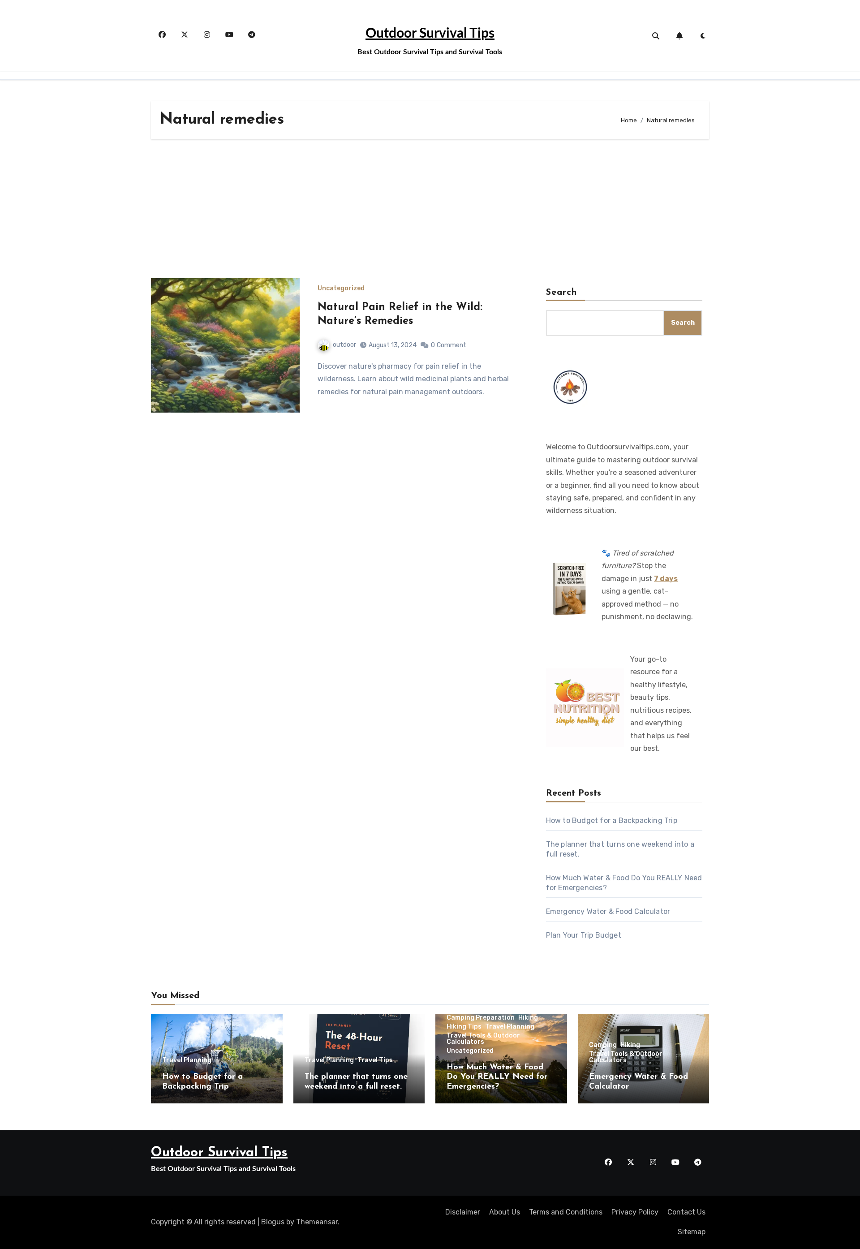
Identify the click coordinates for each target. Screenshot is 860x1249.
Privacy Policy (634, 1212)
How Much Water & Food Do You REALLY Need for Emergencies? (497, 1077)
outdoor (344, 345)
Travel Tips (375, 1060)
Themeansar (317, 1222)
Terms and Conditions (565, 1212)
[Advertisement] (430, 211)
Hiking (528, 1018)
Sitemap (691, 1231)
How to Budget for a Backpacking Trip (611, 820)
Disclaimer (462, 1212)
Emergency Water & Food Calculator (608, 911)
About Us (504, 1212)
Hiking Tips (464, 1027)
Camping (603, 1045)
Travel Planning (186, 1060)
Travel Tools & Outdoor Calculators (483, 1039)
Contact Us (686, 1212)
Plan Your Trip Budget (583, 935)
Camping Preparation (481, 1018)
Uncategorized (341, 288)
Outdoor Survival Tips (430, 33)
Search (561, 292)
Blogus (272, 1222)
